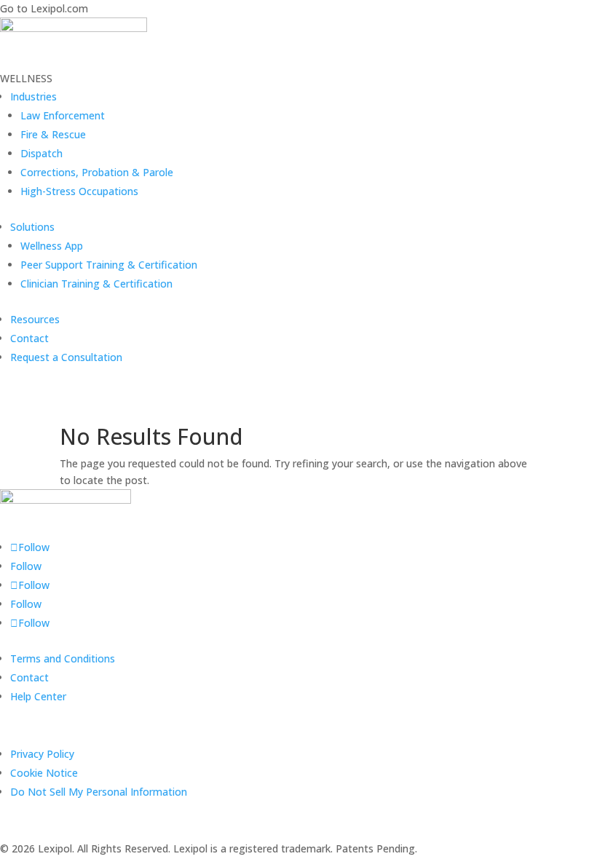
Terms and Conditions (62, 658)
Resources (35, 319)
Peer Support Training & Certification (108, 265)
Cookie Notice (44, 773)
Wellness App (51, 246)
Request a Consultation (66, 357)
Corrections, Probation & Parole (96, 172)
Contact (29, 338)
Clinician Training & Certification (96, 283)
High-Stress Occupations (79, 191)
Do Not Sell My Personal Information (98, 792)
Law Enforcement (62, 115)
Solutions (32, 227)
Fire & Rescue (53, 134)
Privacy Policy (42, 754)
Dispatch (41, 153)
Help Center (38, 696)
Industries (33, 96)
